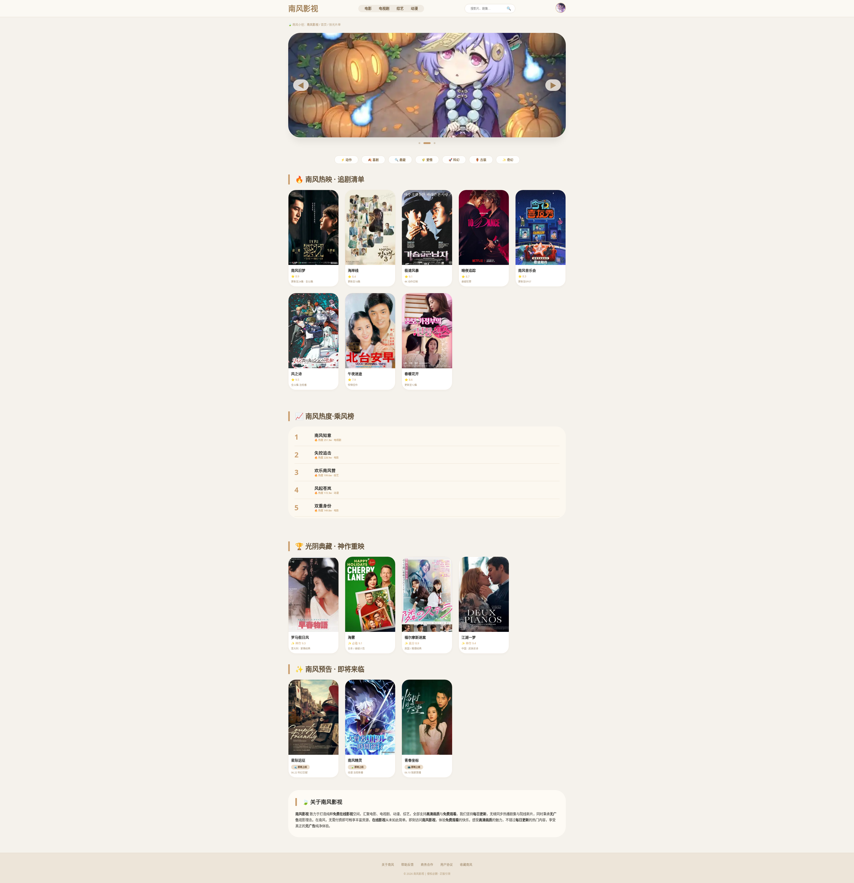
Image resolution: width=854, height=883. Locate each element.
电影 (368, 8)
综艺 (400, 8)
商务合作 (427, 864)
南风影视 (312, 24)
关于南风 (388, 864)
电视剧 (384, 8)
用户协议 (446, 864)
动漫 (414, 8)
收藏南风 (466, 864)
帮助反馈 (407, 864)
